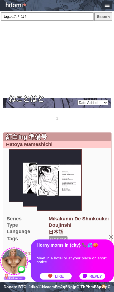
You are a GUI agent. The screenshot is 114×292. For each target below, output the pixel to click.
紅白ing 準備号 (26, 136)
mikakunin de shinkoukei (79, 218)
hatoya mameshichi (29, 144)
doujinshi (60, 225)
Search (103, 16)
